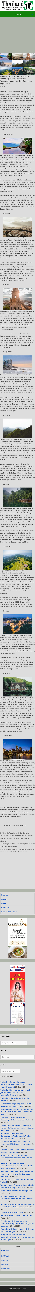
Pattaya (4, 899)
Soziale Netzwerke (21, 836)
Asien (11, 833)
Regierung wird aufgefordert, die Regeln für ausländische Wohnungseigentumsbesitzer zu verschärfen (17, 1128)
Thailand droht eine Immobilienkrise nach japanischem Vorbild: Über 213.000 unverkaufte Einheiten (15, 1092)
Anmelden (5, 1250)
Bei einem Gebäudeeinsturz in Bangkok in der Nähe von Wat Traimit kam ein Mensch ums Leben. (17, 1111)
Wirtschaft (3, 841)
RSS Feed (5, 1256)
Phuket (3, 903)
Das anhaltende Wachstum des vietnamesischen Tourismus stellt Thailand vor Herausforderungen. (17, 1136)
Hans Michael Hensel (9, 912)
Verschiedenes (24, 838)
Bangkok (16, 833)
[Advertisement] (17, 35)
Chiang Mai (5, 908)
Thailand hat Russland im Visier (12, 1212)
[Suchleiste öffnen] (32, 14)
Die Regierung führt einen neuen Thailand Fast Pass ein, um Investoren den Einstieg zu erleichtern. (17, 1173)
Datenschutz (5, 1269)
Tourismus (10, 838)
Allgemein (5, 833)
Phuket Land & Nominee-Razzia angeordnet (16, 1191)
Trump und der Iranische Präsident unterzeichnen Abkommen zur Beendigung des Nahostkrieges (17, 1237)
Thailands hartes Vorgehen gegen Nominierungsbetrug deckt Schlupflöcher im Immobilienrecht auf (16, 1084)
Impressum (5, 1264)
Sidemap (4, 1260)
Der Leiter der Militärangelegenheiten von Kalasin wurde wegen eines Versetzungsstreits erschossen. (17, 1223)
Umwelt (16, 838)
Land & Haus (10, 836)
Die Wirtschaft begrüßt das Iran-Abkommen (16, 1215)
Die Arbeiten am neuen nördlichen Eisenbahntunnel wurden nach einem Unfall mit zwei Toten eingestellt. (17, 1165)
